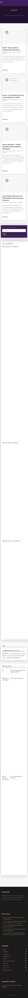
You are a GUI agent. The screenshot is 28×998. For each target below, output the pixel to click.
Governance (11, 653)
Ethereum (5, 653)
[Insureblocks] (2, 2)
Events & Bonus (12, 52)
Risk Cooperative (13, 107)
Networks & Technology (8, 961)
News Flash (6, 965)
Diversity (21, 651)
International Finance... (8, 62)
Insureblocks (5, 211)
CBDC (4, 949)
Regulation (4, 655)
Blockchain (9, 651)
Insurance (5, 963)
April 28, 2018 (5, 202)
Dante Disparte (15, 105)
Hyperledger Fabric (17, 653)
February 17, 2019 (6, 99)
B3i (3, 651)
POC (22, 653)
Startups (5, 958)
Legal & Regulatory (7, 970)
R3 (24, 653)
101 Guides (5, 954)
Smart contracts (20, 655)
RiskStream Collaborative (11, 655)
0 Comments (20, 202)
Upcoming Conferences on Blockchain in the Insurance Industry (12, 198)
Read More (5, 70)
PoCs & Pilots (6, 968)
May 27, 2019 (5, 52)
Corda (17, 651)
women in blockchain (13, 657)
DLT (23, 651)
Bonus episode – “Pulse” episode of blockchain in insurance (11, 147)
